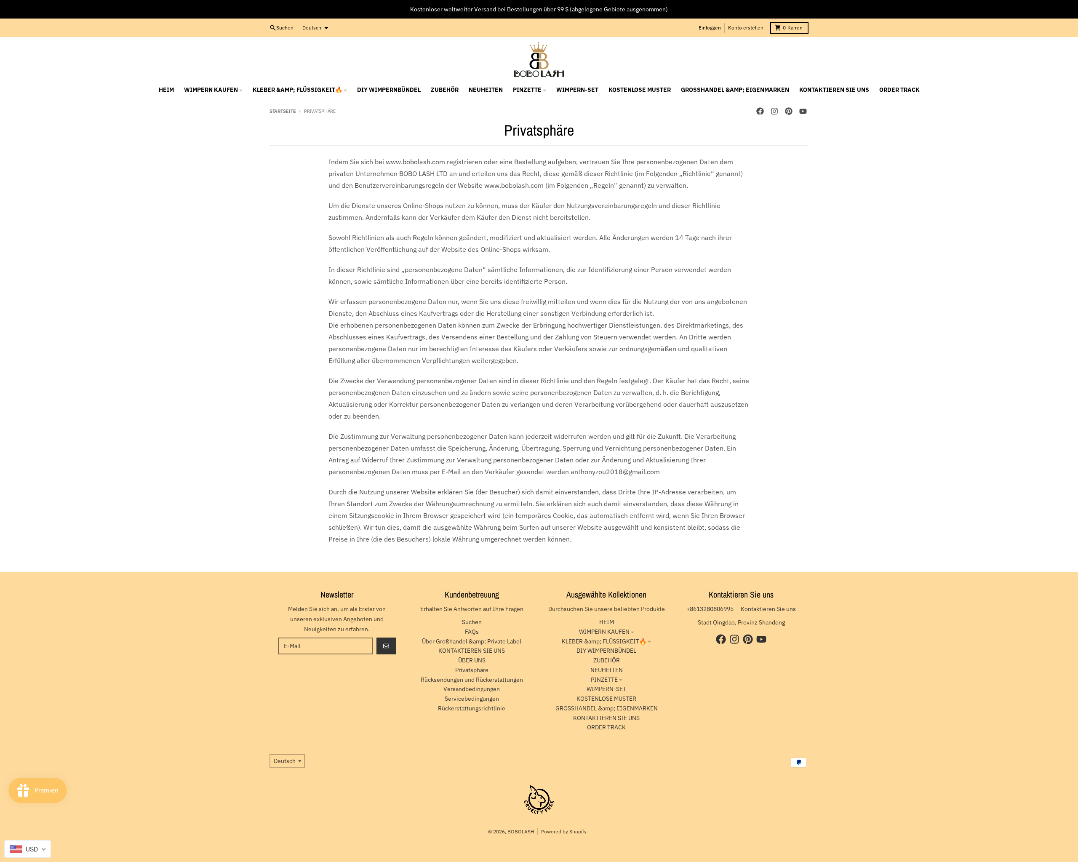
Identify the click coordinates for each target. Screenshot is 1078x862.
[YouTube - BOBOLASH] (803, 111)
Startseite (283, 111)
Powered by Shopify (564, 831)
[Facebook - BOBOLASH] (760, 111)
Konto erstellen (745, 27)
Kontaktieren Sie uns (768, 609)
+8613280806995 (710, 609)
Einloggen (710, 27)
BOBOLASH (520, 831)
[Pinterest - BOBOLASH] (788, 111)
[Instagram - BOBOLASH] (774, 111)
